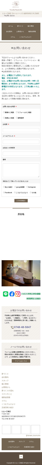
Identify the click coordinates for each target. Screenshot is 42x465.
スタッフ (22, 441)
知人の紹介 (8, 187)
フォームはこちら (21, 361)
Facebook (8, 192)
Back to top (21, 456)
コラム (13, 37)
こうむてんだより (25, 37)
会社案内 (9, 31)
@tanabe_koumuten (33, 435)
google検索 (20, 187)
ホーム (10, 26)
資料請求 (20, 118)
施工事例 (31, 26)
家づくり (20, 26)
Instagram (32, 187)
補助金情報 (32, 31)
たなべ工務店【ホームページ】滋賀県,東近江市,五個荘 (20, 13)
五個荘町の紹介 (29, 447)
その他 (33, 192)
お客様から (20, 31)
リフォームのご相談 (24, 112)
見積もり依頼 (9, 118)
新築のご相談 (9, 112)
